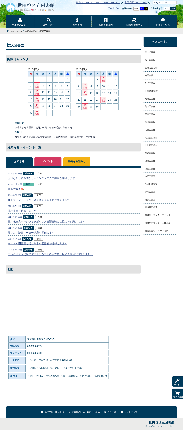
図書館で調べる (134, 25)
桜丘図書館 (150, 129)
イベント (48, 161)
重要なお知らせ (77, 161)
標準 (136, 8)
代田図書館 (150, 98)
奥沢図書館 (150, 83)
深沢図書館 (150, 122)
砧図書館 (149, 75)
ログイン (177, 385)
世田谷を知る (163, 25)
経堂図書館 (150, 168)
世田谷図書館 (151, 67)
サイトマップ (130, 412)
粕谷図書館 (150, 153)
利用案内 (77, 25)
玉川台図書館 (151, 91)
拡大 (167, 8)
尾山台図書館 (151, 137)
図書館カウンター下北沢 (156, 230)
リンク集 (112, 412)
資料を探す (48, 25)
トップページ (16, 31)
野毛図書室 (150, 191)
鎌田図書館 (150, 160)
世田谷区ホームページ (136, 2)
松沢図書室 (150, 199)
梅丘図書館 (150, 60)
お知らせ (19, 161)
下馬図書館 (150, 114)
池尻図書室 (150, 176)
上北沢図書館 (151, 145)
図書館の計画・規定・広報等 (86, 412)
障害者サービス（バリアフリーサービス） (98, 2)
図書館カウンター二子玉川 (157, 215)
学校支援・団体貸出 (54, 412)
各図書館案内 (106, 25)
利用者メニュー (20, 25)
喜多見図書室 (151, 207)
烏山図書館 (150, 106)
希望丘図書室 (151, 184)
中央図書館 (150, 52)
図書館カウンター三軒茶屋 (157, 223)
